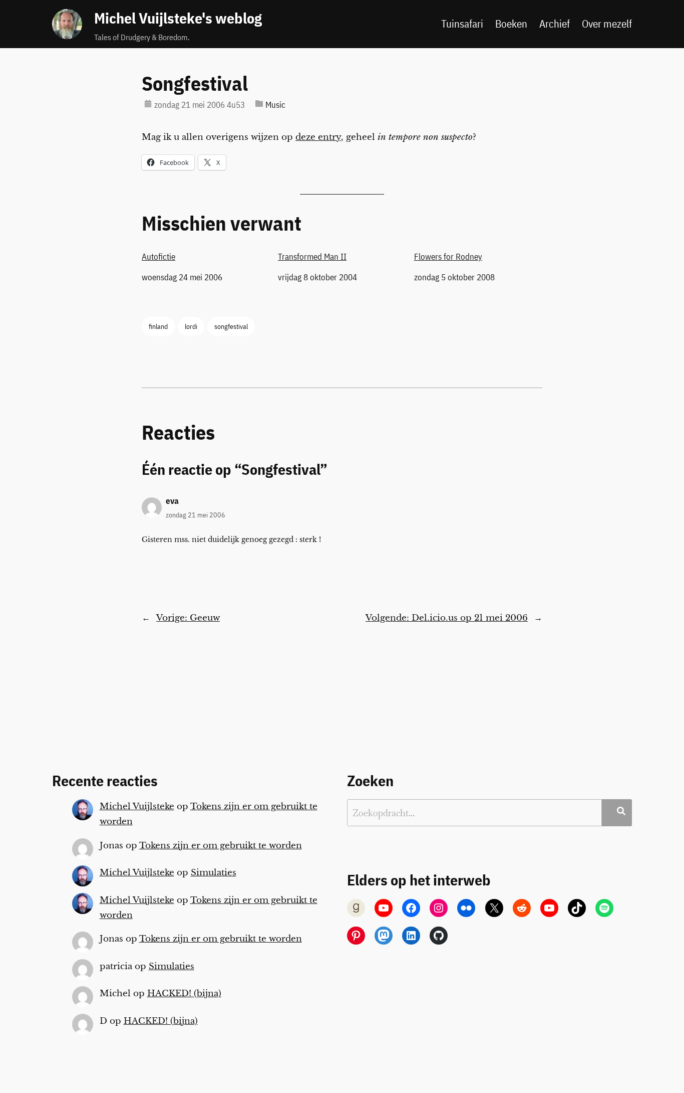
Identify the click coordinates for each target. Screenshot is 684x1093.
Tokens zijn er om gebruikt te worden (220, 845)
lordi (191, 326)
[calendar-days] (148, 103)
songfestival (231, 326)
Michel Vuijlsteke (137, 806)
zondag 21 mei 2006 (195, 514)
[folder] (259, 103)
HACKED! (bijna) (184, 993)
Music (275, 104)
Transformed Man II (312, 257)
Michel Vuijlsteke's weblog (178, 18)
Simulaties (213, 872)
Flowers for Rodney (448, 257)
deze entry (318, 137)
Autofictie (158, 257)
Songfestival (195, 83)
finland (158, 326)
